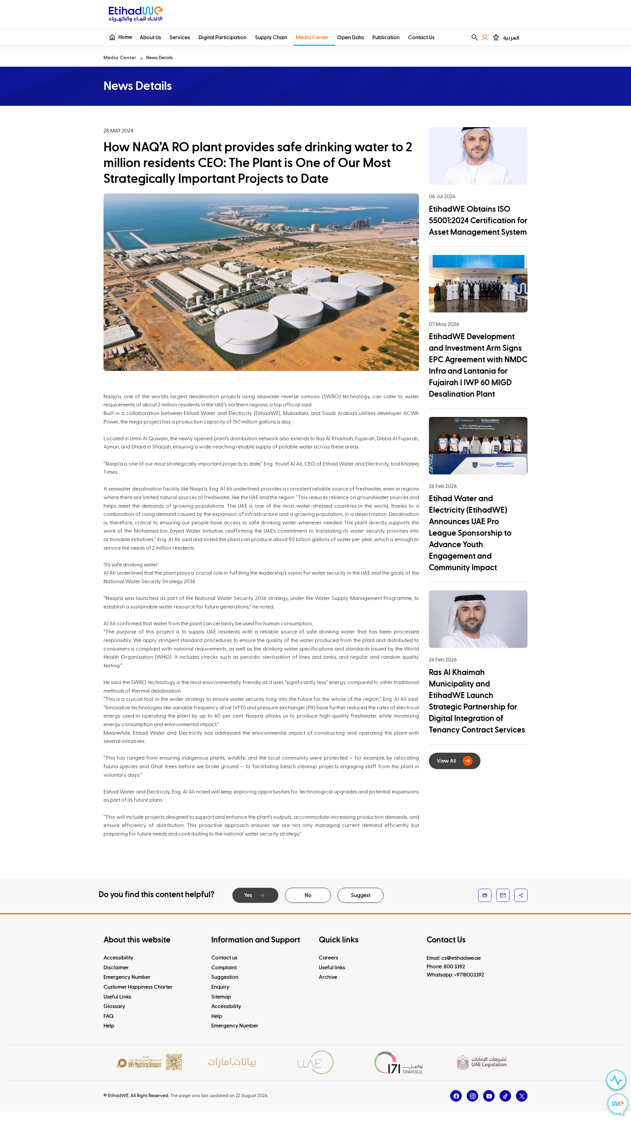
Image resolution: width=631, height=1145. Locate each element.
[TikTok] (505, 1096)
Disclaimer (116, 967)
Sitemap (221, 996)
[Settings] (496, 37)
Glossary (114, 1006)
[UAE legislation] (482, 1062)
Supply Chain (271, 37)
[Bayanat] (232, 1062)
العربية (511, 37)
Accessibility (118, 957)
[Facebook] (456, 1096)
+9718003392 (469, 974)
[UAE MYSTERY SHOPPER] (149, 1062)
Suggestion (224, 977)
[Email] (502, 895)
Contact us (224, 957)
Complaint (224, 967)
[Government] (315, 1062)
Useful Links (117, 996)
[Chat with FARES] (618, 1105)
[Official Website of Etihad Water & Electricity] (135, 15)
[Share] (520, 895)
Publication (386, 37)
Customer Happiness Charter (138, 987)
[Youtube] (489, 1096)
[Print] (484, 895)
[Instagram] (472, 1096)
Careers (328, 957)
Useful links (332, 967)
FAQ (109, 1016)
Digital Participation (222, 37)
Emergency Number (127, 977)
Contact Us (421, 37)
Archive (328, 977)
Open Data (350, 37)
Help (109, 1025)
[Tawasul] (399, 1062)
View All (446, 761)
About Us (150, 37)
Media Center (312, 37)
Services (180, 37)
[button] (474, 37)
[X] (521, 1096)
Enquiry (220, 987)
